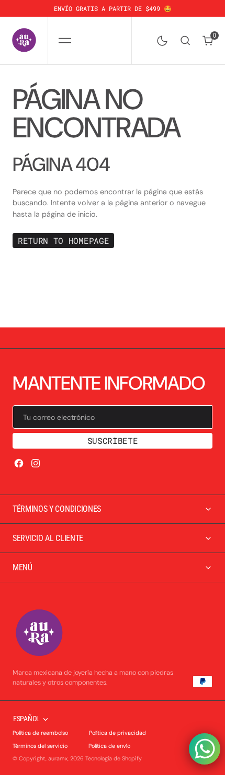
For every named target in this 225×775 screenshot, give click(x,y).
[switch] (160, 38)
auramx (58, 758)
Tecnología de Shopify (113, 758)
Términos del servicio (40, 745)
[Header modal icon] (65, 40)
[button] (65, 40)
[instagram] (35, 463)
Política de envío (109, 745)
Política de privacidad (117, 732)
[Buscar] (185, 40)
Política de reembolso (40, 732)
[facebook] (19, 463)
